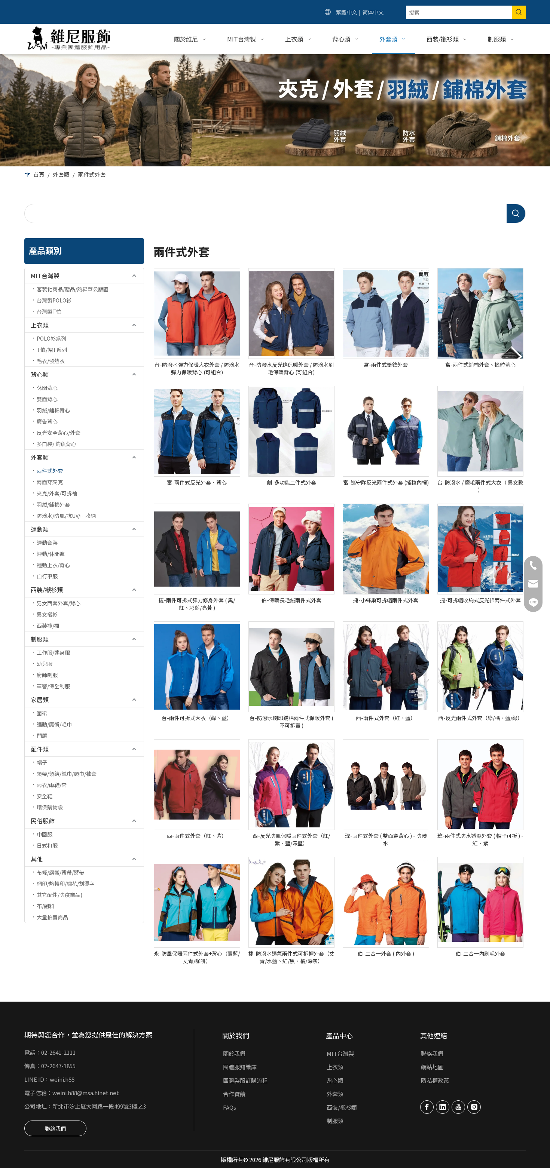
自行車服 (47, 576)
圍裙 (42, 713)
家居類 (40, 699)
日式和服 (47, 845)
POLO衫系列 (51, 338)
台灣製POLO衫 (54, 300)
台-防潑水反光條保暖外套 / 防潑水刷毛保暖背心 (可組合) (291, 368)
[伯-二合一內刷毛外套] (480, 902)
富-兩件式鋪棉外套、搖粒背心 (480, 364)
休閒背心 (47, 387)
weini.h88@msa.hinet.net (85, 1093)
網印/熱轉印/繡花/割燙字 (66, 883)
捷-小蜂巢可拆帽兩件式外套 (385, 600)
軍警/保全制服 (53, 686)
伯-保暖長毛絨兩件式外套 (291, 600)
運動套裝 (47, 542)
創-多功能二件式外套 (291, 482)
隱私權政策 (435, 1080)
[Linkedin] (442, 1107)
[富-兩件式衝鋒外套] (386, 313)
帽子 (42, 762)
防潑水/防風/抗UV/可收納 (66, 515)
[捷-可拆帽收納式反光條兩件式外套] (480, 549)
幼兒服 (44, 663)
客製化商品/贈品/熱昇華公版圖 (73, 289)
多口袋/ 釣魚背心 (56, 444)
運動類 (40, 529)
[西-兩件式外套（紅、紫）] (197, 785)
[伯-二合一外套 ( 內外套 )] (386, 902)
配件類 (40, 748)
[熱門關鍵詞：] (519, 12)
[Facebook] (427, 1107)
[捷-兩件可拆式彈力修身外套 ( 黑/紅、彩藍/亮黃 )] (197, 549)
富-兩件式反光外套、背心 (197, 482)
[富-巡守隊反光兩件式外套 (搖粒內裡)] (386, 431)
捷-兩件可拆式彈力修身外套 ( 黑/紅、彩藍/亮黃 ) (197, 603)
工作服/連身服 (53, 652)
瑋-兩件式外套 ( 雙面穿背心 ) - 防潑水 (386, 839)
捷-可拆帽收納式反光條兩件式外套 (480, 600)
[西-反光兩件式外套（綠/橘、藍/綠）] (480, 667)
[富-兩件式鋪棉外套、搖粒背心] (480, 313)
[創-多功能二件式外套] (291, 431)
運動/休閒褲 (51, 553)
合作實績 (234, 1094)
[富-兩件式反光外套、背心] (197, 431)
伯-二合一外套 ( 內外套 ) (386, 953)
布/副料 (45, 906)
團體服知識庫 (240, 1067)
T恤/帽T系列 (52, 349)
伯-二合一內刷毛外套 (480, 953)
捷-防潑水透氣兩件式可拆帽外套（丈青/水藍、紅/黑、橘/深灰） (291, 957)
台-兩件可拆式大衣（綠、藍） (197, 718)
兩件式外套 (50, 470)
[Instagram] (474, 1107)
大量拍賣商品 (52, 917)
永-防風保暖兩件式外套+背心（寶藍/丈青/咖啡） (197, 957)
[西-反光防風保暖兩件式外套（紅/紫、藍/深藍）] (291, 785)
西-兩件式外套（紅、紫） (197, 835)
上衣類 (40, 324)
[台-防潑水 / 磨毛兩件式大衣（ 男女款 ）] (480, 431)
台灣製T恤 (49, 311)
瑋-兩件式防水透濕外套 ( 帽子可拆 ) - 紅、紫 (480, 839)
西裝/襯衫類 (47, 589)
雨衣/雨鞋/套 (52, 785)
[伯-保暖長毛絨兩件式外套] (291, 549)
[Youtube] (458, 1107)
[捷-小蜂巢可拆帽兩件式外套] (386, 549)
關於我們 (234, 1053)
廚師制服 (47, 675)
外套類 (40, 457)
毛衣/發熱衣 (51, 361)
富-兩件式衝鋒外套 (386, 364)
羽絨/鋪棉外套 (53, 504)
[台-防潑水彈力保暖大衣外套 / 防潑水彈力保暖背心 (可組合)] (197, 313)
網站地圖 (432, 1067)
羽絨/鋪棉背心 (53, 410)
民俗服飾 (43, 820)
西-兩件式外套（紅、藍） (386, 718)
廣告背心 (47, 421)
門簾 (42, 735)
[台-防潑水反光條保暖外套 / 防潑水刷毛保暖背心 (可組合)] (291, 313)
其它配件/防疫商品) (59, 894)
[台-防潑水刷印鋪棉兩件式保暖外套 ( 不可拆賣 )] (291, 667)
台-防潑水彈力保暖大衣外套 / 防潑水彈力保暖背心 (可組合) (197, 368)
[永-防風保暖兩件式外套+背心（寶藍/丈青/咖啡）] (197, 902)
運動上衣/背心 (53, 565)
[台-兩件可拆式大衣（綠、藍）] (197, 667)
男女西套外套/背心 (58, 603)
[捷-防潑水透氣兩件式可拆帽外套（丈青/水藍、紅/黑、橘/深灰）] (291, 902)
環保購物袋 (50, 807)
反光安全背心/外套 (58, 432)
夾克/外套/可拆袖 (57, 493)
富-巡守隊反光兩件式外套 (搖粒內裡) (386, 482)
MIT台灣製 (45, 275)
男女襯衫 (47, 614)
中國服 (44, 834)
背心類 (40, 374)
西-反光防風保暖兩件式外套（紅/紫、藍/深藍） (291, 839)
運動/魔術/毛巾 (54, 724)
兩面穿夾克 (50, 482)
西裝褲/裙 (48, 625)
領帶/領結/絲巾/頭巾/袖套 (67, 773)
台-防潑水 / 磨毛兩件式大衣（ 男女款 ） (480, 486)
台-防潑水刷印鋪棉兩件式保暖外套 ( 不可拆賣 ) (291, 721)
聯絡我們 (55, 1128)
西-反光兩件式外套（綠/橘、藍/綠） (480, 718)
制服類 (40, 638)
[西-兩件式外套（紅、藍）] (386, 667)
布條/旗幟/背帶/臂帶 (60, 872)
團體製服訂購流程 (245, 1080)
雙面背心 (47, 399)
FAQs (229, 1107)
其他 (37, 858)
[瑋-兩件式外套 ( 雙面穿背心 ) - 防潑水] (386, 785)
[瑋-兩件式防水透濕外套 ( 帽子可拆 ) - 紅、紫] (480, 785)
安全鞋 (44, 796)
